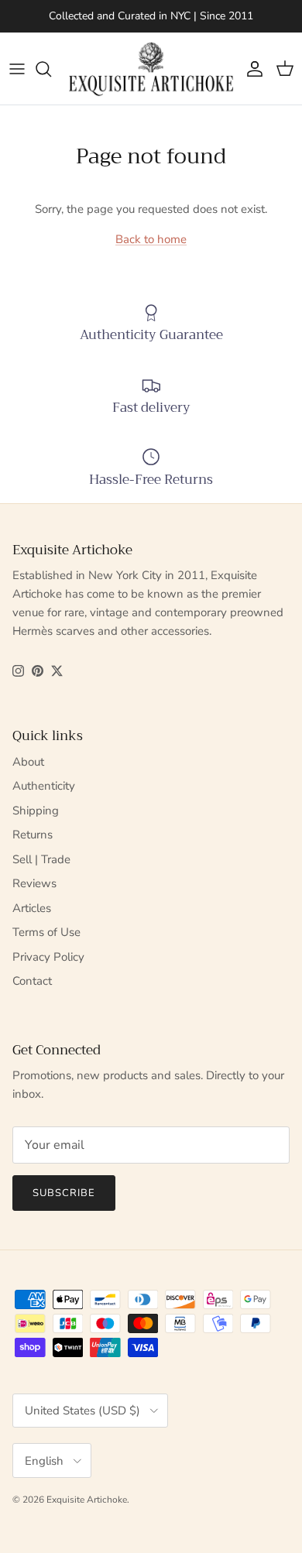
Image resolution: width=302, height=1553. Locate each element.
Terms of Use (46, 932)
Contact (32, 981)
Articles (31, 908)
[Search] (51, 69)
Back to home (151, 239)
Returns (32, 834)
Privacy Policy (48, 957)
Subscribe (64, 1193)
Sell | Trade (41, 859)
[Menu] (17, 69)
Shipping (35, 810)
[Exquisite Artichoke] (151, 68)
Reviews (34, 883)
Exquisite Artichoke (86, 1499)
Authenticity (43, 786)
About (28, 762)
